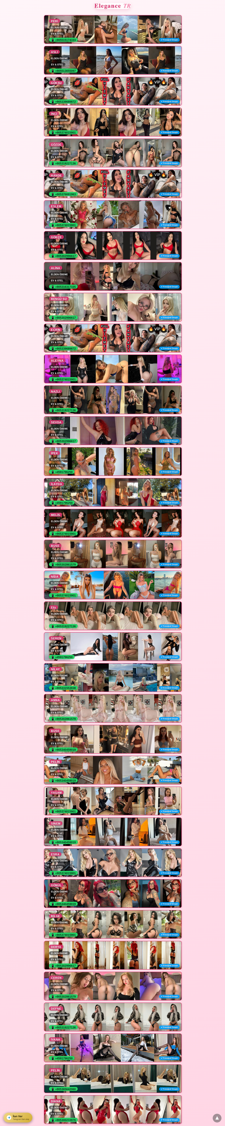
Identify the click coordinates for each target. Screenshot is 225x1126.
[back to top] (217, 1118)
